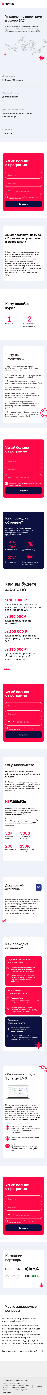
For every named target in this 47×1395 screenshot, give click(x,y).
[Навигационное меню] (43, 4)
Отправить (23, 204)
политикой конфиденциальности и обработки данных (25, 197)
